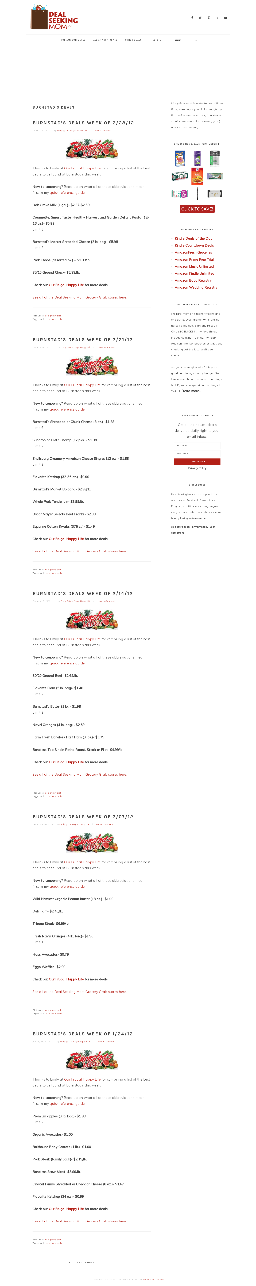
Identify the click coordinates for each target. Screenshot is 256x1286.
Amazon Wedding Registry (196, 287)
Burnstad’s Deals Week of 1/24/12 (83, 1034)
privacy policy (200, 526)
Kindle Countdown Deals (194, 245)
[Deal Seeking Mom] (54, 30)
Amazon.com (198, 518)
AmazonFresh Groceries (193, 252)
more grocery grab (53, 316)
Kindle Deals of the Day (193, 238)
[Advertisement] (128, 71)
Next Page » (85, 1262)
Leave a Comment (102, 130)
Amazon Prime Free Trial (194, 259)
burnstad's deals (54, 319)
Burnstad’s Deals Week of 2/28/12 (83, 123)
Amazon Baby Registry (193, 280)
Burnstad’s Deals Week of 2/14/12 (83, 593)
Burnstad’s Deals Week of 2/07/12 (83, 817)
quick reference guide (67, 192)
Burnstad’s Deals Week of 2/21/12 (83, 339)
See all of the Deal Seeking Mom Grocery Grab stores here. (80, 297)
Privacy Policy (197, 468)
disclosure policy (181, 526)
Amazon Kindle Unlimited (195, 273)
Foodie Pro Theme (153, 1280)
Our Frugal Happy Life (82, 168)
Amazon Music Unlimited (194, 266)
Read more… (191, 391)
